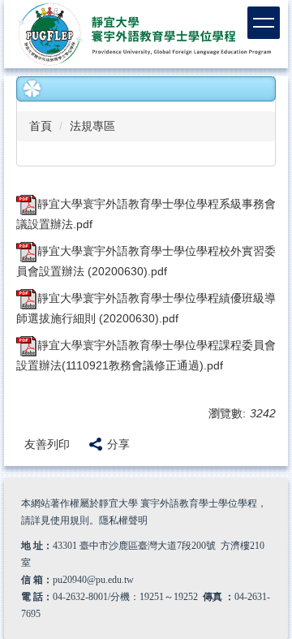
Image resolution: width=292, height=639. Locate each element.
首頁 (40, 125)
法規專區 (92, 125)
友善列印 (47, 444)
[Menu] (263, 22)
